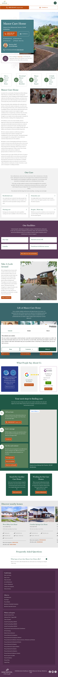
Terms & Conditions (8, 657)
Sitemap (39, 671)
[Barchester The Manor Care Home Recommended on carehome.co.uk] (6, 373)
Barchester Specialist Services (10, 606)
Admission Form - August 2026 (10, 617)
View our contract (10, 461)
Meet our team (5, 353)
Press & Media (7, 601)
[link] (14, 526)
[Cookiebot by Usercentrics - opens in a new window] (50, 327)
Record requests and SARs (9, 655)
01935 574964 (13, 544)
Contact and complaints (9, 586)
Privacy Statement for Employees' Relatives (12, 637)
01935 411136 (15, 542)
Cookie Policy (6, 662)
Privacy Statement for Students (10, 648)
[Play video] (43, 96)
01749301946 (40, 542)
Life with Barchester (8, 582)
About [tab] (48, 330)
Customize (28, 349)
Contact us (45, 7)
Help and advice (7, 579)
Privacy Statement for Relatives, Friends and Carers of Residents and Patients (19, 639)
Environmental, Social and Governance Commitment (14, 628)
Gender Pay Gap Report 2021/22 (10, 621)
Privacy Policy (7, 660)
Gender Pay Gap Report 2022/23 (10, 624)
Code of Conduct (7, 619)
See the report (48, 388)
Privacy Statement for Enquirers (10, 644)
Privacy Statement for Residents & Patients (12, 642)
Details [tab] (29, 330)
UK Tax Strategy (7, 630)
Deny (10, 349)
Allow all (47, 349)
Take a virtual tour (6, 297)
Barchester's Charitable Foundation (11, 604)
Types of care (7, 577)
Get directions (6, 29)
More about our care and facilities (29, 253)
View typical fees (10, 457)
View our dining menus (46, 353)
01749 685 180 (42, 540)
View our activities (25, 353)
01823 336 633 (20, 50)
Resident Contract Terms (9, 615)
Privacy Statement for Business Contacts (12, 653)
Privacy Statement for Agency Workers (11, 646)
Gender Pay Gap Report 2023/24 (10, 626)
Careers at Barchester (41, 492)
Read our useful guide (11, 465)
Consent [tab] (10, 330)
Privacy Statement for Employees (10, 635)
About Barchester (7, 597)
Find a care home (17, 492)
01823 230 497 (12, 7)
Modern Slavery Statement (9, 633)
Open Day (20, 56)
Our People (6, 599)
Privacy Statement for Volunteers (10, 651)
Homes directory (7, 588)
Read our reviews (10, 386)
